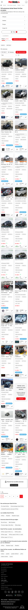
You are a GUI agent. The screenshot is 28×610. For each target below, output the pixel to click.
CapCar (21, 473)
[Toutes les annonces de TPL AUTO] (17, 86)
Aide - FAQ (3, 578)
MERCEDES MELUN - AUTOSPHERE (9, 85)
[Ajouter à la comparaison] (11, 86)
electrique (9, 45)
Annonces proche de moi (7, 603)
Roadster (8, 515)
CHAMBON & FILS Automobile (22, 310)
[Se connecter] (26, 2)
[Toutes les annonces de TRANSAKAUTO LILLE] (3, 215)
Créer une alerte (21, 52)
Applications (3, 574)
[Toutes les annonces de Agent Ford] (3, 117)
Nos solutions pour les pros (7, 567)
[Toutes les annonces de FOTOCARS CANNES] (17, 375)
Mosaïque (12, 52)
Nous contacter (4, 576)
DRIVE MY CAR (7, 310)
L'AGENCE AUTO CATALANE (8, 374)
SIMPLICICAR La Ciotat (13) (22, 439)
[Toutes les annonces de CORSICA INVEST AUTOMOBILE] (17, 342)
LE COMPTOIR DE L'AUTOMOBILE (9, 149)
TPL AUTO (21, 85)
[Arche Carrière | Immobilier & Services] (22, 607)
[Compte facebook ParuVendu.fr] (12, 592)
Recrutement (4, 569)
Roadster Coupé (15, 515)
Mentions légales (4, 587)
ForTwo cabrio (18, 531)
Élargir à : (5, 38)
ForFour (2, 515)
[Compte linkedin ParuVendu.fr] (9, 592)
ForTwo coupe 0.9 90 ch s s (7, 531)
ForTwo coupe (4, 534)
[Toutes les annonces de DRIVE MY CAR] (3, 311)
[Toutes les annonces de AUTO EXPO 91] (17, 117)
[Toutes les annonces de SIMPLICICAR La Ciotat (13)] (17, 439)
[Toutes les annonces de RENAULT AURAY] (3, 439)
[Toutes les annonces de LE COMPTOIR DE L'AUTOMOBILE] (3, 149)
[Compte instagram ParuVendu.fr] (16, 592)
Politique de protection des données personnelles (11, 585)
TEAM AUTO (21, 214)
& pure (11, 556)
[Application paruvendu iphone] (9, 595)
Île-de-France (4, 522)
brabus (2, 553)
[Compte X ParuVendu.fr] (5, 592)
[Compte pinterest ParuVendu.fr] (19, 592)
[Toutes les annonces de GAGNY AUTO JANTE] (3, 406)
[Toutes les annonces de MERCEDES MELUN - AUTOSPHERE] (3, 86)
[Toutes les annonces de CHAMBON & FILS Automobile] (17, 311)
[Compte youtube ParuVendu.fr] (22, 592)
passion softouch (14, 553)
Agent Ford (7, 116)
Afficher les (19, 39)
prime (21, 553)
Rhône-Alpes (18, 525)
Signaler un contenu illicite (6, 589)
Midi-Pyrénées (12, 522)
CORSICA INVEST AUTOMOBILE (23, 341)
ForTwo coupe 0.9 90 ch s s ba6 (16, 534)
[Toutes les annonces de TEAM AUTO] (17, 215)
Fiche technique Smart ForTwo (17, 506)
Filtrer (15, 31)
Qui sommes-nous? (5, 565)
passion (7, 553)
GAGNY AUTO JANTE (7, 405)
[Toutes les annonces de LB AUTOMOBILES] (3, 246)
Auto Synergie (8, 341)
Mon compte (4, 599)
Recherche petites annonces (8, 601)
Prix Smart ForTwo (5, 506)
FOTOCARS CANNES (22, 374)
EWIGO (7, 473)
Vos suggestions (4, 581)
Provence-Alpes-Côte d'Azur (7, 525)
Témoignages (4, 570)
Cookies (2, 583)
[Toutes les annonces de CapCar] (17, 474)
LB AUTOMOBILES (9, 245)
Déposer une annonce (14, 599)
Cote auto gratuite (21, 399)
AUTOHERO (22, 148)
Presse (2, 572)
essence (3, 45)
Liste (5, 52)
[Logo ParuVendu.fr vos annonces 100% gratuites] (14, 3)
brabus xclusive (4, 556)
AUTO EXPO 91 (21, 116)
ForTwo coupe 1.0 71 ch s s (7, 537)
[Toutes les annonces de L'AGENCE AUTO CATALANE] (3, 375)
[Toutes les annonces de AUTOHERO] (17, 149)
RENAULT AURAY (8, 439)
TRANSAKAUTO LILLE (9, 214)
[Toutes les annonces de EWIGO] (3, 474)
